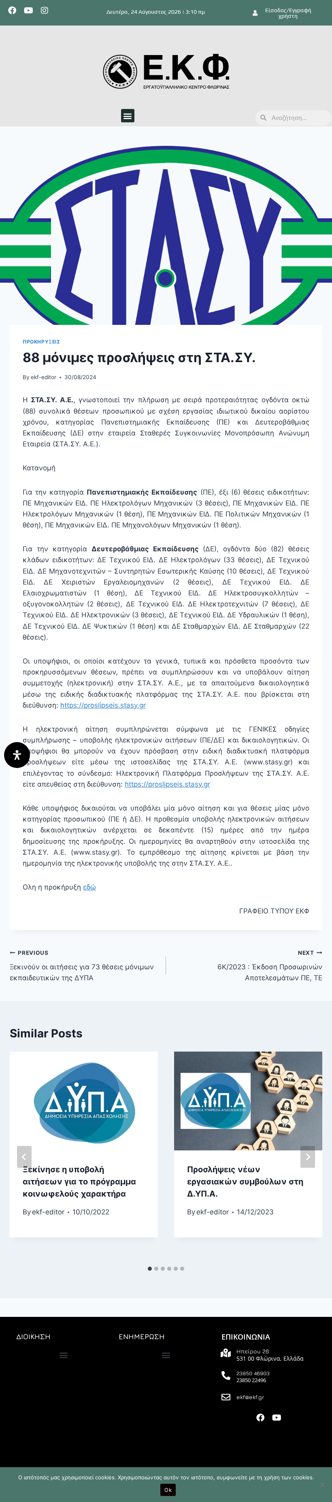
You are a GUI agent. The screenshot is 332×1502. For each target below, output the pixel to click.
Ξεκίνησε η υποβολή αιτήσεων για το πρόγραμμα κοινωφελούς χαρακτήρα (79, 1182)
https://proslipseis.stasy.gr (103, 705)
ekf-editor (43, 377)
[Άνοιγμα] (17, 755)
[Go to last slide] (24, 1157)
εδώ (89, 887)
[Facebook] (12, 10)
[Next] (307, 1157)
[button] (127, 115)
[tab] (150, 1269)
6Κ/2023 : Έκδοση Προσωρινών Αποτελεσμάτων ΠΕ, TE (269, 965)
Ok (168, 1490)
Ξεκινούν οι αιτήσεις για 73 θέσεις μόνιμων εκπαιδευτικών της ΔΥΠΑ (82, 965)
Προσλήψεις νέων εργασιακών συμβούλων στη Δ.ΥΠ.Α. (245, 1182)
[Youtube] (28, 10)
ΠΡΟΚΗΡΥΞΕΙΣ (41, 342)
